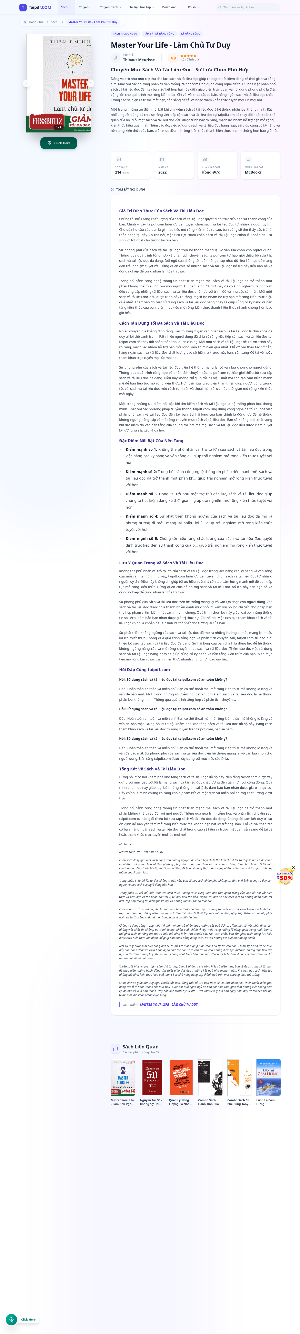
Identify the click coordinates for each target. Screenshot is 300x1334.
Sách (64, 7)
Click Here (28, 1321)
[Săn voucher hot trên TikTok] (285, 876)
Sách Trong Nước (125, 33)
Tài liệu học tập (140, 7)
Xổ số (192, 7)
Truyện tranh (109, 7)
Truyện (84, 7)
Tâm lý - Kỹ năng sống (159, 33)
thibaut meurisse (139, 59)
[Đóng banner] (293, 867)
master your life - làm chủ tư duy (169, 1004)
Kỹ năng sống (190, 33)
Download (169, 7)
